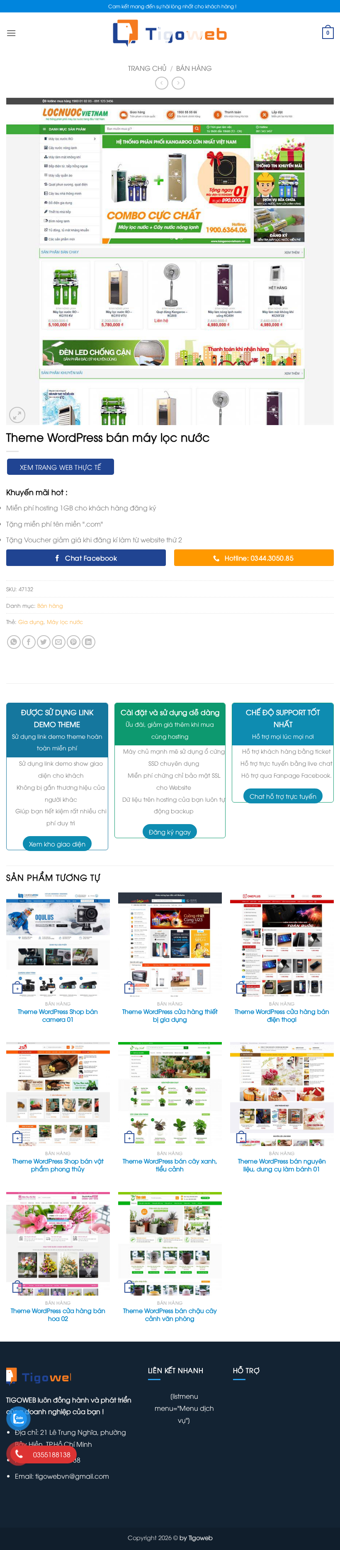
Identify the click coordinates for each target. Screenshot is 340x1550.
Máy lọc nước (65, 621)
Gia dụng (31, 621)
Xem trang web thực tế (60, 466)
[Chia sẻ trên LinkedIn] (88, 642)
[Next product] (161, 83)
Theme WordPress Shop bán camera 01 (58, 1015)
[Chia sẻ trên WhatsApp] (14, 642)
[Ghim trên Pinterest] (73, 642)
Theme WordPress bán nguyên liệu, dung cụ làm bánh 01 (282, 1165)
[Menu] (11, 33)
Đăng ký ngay (170, 831)
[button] (17, 415)
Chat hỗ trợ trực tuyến (283, 796)
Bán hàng (194, 68)
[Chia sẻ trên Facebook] (29, 642)
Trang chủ (147, 68)
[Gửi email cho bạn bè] (59, 642)
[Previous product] (178, 83)
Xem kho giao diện (57, 843)
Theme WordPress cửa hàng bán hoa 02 (58, 1314)
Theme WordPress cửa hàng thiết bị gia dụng (170, 1015)
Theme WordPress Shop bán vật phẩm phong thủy (58, 1165)
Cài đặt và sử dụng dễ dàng (170, 712)
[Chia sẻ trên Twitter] (44, 642)
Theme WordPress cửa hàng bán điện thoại (282, 1015)
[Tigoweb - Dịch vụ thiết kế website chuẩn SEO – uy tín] (170, 33)
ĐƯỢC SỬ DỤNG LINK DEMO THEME (57, 718)
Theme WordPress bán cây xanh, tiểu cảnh (170, 1165)
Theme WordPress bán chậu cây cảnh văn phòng (170, 1314)
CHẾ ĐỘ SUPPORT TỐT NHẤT (283, 718)
